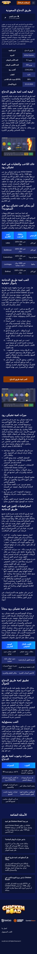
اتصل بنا (4, 928)
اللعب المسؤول (7, 932)
